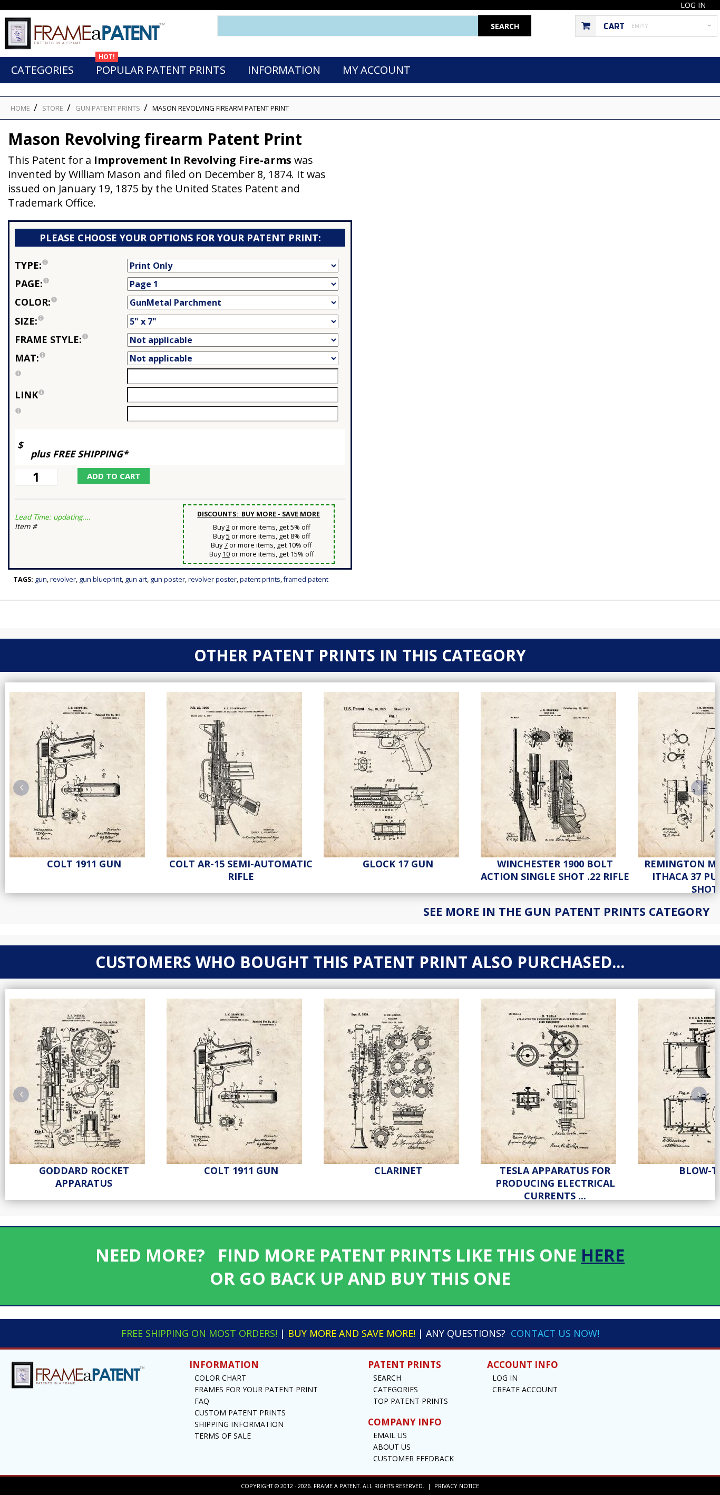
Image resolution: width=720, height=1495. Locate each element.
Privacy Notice (456, 1486)
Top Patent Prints (410, 1401)
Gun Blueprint (100, 579)
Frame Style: (71, 338)
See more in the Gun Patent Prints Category (566, 911)
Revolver (63, 579)
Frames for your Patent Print (256, 1389)
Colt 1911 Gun (84, 863)
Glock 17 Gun (398, 863)
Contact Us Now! (555, 1333)
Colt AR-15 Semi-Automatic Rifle (241, 870)
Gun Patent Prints (107, 108)
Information (284, 70)
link (26, 394)
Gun (41, 579)
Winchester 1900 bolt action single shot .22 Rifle (555, 870)
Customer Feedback (413, 1458)
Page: (71, 283)
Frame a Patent (336, 1486)
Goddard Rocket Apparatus (84, 1176)
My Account (377, 70)
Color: (71, 301)
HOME (20, 108)
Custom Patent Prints (240, 1413)
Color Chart (220, 1378)
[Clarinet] (398, 1078)
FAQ (201, 1401)
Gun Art (136, 579)
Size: (71, 320)
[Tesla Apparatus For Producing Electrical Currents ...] (555, 1078)
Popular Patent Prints (161, 67)
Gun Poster (167, 579)
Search (387, 1378)
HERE (603, 1254)
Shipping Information (239, 1424)
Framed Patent (306, 579)
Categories (42, 70)
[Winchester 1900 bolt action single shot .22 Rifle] (555, 772)
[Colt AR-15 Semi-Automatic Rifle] (241, 772)
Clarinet (398, 1170)
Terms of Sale (222, 1436)
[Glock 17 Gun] (398, 772)
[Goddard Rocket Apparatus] (83, 1078)
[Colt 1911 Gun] (83, 772)
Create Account (525, 1389)
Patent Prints (260, 579)
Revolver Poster (212, 579)
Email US (390, 1435)
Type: (71, 264)
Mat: (71, 357)
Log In (693, 5)
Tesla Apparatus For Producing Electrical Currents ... (555, 1183)
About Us (392, 1447)
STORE (52, 108)
